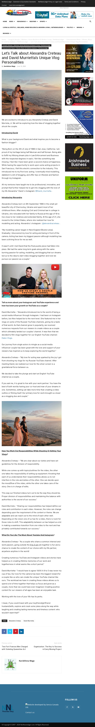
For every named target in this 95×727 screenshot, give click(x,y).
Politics (70, 27)
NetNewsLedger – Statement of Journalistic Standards (19, 2)
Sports (42, 21)
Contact (4, 5)
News (11, 21)
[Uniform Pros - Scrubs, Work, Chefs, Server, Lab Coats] (79, 188)
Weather (33, 21)
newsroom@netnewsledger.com (38, 715)
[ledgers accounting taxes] (79, 124)
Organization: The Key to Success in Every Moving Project (48, 647)
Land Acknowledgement (16, 5)
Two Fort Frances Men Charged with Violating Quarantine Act (15, 647)
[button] (90, 21)
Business (6, 33)
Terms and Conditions (71, 2)
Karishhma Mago (9, 66)
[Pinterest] (15, 631)
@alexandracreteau (50, 223)
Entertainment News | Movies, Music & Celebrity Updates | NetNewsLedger (25, 48)
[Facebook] (4, 631)
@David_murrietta (43, 191)
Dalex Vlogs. (7, 338)
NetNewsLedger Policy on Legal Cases (50, 2)
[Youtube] (78, 707)
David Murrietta (29, 621)
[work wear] (79, 91)
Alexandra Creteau (15, 621)
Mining (79, 27)
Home (5, 21)
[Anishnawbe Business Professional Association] (79, 157)
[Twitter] (9, 631)
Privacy (83, 2)
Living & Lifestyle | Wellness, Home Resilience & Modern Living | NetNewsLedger (33, 27)
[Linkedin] (21, 631)
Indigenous (21, 21)
